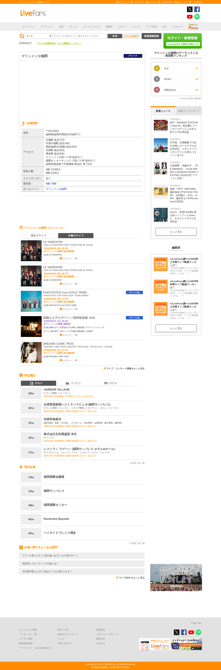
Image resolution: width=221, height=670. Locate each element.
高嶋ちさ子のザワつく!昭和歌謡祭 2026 (69, 317)
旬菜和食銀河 (52, 419)
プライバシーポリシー (107, 634)
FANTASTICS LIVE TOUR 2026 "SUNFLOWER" (66, 295)
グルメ (38, 383)
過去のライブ (38, 235)
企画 (164, 26)
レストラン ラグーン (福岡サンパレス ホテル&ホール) (79, 449)
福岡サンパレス (54, 490)
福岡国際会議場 (54, 476)
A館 (48, 183)
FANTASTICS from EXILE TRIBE (65, 292)
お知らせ (100, 643)
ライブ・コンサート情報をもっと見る (126, 368)
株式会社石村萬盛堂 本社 (60, 434)
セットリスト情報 (28, 629)
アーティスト (47, 26)
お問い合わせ (64, 643)
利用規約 (100, 629)
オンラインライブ (91, 26)
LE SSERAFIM (52, 242)
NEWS (167, 79)
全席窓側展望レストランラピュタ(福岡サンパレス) (77, 404)
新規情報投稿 (151, 36)
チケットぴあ (134, 292)
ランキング (177, 26)
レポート (122, 26)
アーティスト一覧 (28, 634)
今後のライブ (76, 235)
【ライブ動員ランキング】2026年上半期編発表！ (61, 43)
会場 (61, 26)
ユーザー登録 (25, 638)
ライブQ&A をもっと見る (132, 577)
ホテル (113, 383)
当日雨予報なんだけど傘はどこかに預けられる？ (47, 571)
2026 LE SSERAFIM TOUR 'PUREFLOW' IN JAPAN (68, 245)
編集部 (109, 26)
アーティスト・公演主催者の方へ (36, 648)
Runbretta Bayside (56, 518)
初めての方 (63, 629)
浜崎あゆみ (170, 89)
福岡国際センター (55, 504)
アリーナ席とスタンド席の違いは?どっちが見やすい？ (50, 555)
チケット (73, 26)
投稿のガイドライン (68, 634)
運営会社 (100, 638)
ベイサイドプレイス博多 (60, 533)
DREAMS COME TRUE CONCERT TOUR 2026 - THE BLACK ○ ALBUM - (78, 347)
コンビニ (76, 383)
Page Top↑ (196, 623)
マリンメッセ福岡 (56, 188)
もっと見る (176, 231)
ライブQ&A (151, 26)
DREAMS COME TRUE (58, 343)
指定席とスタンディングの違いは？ (40, 563)
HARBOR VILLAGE (57, 389)
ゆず (166, 68)
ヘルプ (61, 638)
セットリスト (28, 26)
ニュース (136, 26)
